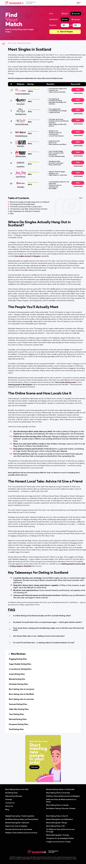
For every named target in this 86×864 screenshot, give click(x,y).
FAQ (11, 214)
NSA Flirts (20, 146)
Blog (7, 809)
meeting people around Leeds (73, 564)
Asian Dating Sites (17, 674)
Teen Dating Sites (16, 714)
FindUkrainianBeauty (20, 94)
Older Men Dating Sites (19, 709)
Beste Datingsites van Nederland (59, 819)
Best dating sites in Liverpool (21, 689)
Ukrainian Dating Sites (18, 684)
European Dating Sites (18, 724)
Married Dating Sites (18, 719)
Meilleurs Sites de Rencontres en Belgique (63, 796)
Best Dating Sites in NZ (55, 826)
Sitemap (8, 799)
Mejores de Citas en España (16, 826)
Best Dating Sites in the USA (16, 789)
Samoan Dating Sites (18, 704)
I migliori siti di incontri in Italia (58, 842)
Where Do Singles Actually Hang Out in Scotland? (29, 202)
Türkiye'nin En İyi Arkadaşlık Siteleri (60, 838)
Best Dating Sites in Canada (57, 805)
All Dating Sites (11, 793)
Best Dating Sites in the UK (57, 816)
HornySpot (20, 104)
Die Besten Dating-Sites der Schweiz (61, 808)
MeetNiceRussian (20, 136)
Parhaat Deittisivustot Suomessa (18, 829)
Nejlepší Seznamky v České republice (19, 816)
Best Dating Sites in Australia (58, 793)
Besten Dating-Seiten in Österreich (60, 789)
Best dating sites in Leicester (21, 699)
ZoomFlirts (20, 166)
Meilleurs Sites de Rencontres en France (21, 833)
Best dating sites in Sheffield (21, 694)
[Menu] (79, 3)
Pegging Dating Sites (18, 659)
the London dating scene (65, 382)
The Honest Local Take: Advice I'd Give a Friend (28, 209)
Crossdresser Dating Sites (20, 669)
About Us (9, 806)
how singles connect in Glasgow (27, 256)
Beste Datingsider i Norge (56, 823)
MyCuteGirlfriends (20, 124)
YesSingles (20, 187)
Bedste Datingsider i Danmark (17, 823)
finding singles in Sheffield (20, 566)
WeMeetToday (20, 156)
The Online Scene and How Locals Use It (26, 207)
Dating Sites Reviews (13, 796)
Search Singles (66, 32)
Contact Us (9, 803)
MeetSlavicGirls (20, 114)
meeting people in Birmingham (20, 385)
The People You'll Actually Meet (22, 204)
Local (14, 43)
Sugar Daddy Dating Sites (20, 664)
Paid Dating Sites (16, 729)
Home (10, 43)
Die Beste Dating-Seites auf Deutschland (21, 819)
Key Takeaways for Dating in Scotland (25, 211)
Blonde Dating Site (17, 679)
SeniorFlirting (20, 176)
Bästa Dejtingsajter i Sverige (57, 835)
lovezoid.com (26, 857)
